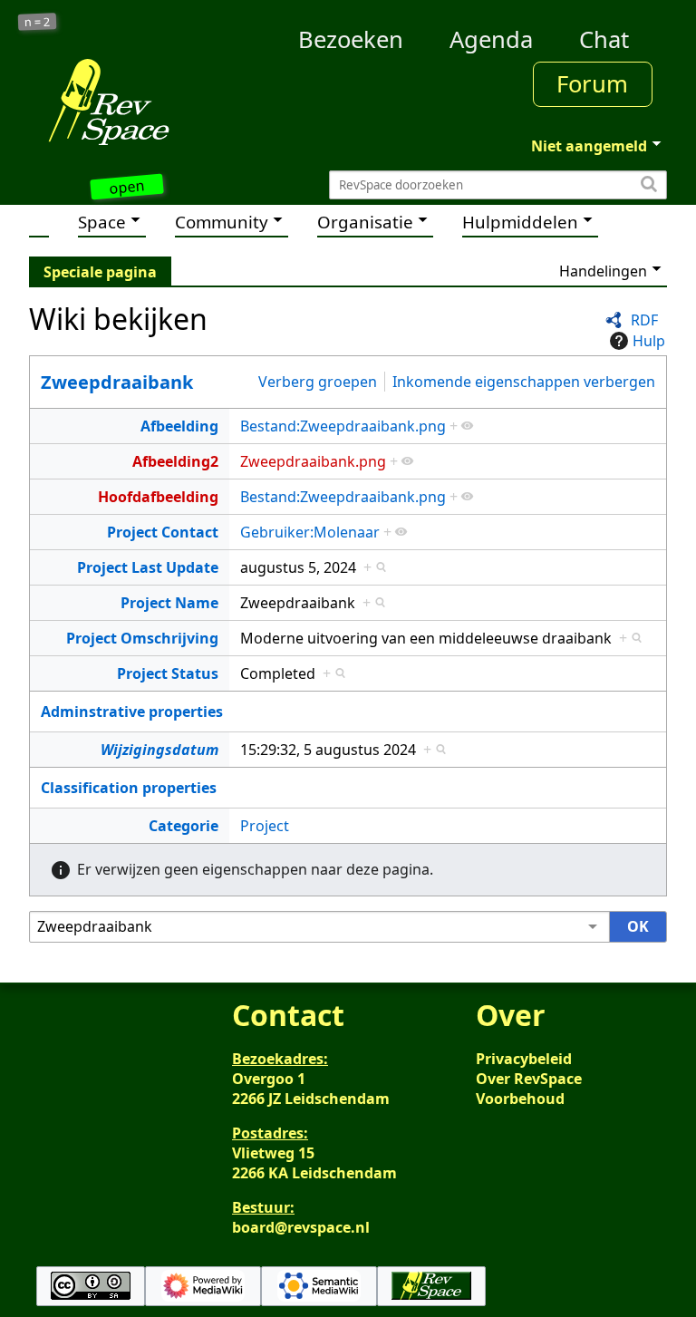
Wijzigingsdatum (159, 750)
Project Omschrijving (142, 638)
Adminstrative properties (132, 711)
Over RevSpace (529, 1079)
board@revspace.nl (301, 1227)
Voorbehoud (520, 1099)
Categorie (183, 826)
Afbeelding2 (175, 461)
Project (264, 826)
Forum (592, 84)
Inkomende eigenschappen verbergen (523, 382)
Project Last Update (147, 567)
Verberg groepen (317, 382)
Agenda (491, 39)
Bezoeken (350, 39)
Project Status (167, 673)
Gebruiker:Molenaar (310, 532)
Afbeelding (179, 426)
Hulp (649, 341)
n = (37, 22)
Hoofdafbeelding (158, 497)
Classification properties (129, 788)
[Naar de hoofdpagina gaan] (108, 101)
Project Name (169, 603)
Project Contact (162, 532)
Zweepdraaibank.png (313, 461)
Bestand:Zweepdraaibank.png (343, 426)
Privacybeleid (524, 1059)
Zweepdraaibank (117, 382)
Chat (604, 39)
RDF (644, 320)
